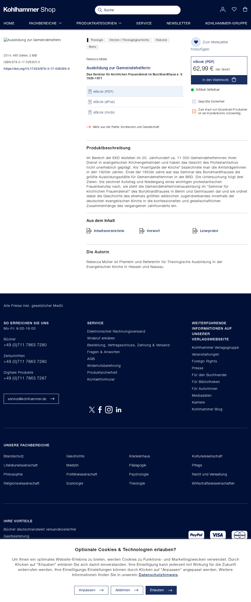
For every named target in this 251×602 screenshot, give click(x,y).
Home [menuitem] (9, 23)
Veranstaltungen (205, 354)
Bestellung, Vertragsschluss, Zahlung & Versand (128, 345)
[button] (127, 590)
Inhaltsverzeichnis (109, 231)
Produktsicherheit (102, 372)
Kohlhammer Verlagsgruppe (215, 347)
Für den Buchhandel (209, 375)
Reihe (92, 46)
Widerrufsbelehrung (104, 365)
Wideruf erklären (101, 338)
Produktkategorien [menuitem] (96, 23)
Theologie (97, 39)
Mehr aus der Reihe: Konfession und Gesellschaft (126, 127)
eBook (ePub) (104, 102)
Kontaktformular (101, 379)
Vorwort (153, 231)
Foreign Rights (204, 361)
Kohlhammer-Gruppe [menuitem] (226, 23)
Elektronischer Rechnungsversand (116, 331)
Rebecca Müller (97, 59)
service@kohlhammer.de (27, 399)
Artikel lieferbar (208, 89)
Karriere (198, 402)
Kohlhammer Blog (207, 409)
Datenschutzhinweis (158, 575)
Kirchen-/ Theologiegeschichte (129, 39)
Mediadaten (202, 395)
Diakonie (161, 39)
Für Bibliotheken (206, 382)
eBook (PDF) (103, 91)
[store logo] (29, 10)
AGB (91, 359)
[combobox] (138, 10)
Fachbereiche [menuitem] (43, 23)
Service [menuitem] (144, 23)
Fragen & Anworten (103, 352)
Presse (197, 368)
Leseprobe (209, 231)
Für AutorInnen (205, 388)
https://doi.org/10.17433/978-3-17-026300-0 (37, 68)
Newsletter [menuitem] (179, 23)
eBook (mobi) (103, 112)
